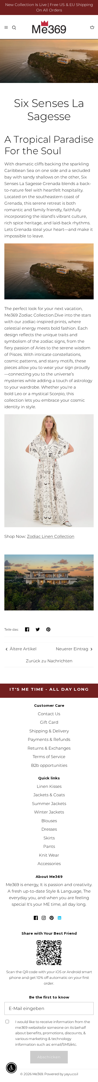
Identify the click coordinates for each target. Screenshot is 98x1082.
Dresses (49, 829)
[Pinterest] (52, 918)
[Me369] (49, 27)
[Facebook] (36, 918)
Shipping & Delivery (49, 731)
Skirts (49, 837)
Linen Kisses (49, 786)
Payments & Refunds (49, 739)
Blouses (49, 820)
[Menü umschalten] (6, 27)
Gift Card (49, 722)
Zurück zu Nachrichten (49, 660)
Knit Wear (49, 855)
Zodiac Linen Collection (50, 536)
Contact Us (49, 713)
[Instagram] (44, 918)
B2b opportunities (49, 765)
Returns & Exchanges (49, 748)
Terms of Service (49, 756)
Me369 (37, 1074)
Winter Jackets (49, 812)
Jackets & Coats (49, 794)
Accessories (49, 863)
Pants (49, 846)
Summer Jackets (49, 803)
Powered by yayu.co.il (61, 1074)
